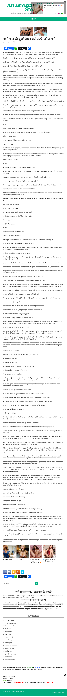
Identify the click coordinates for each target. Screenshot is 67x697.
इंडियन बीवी (8, 629)
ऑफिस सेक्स (8, 631)
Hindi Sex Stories (10, 623)
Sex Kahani (50, 581)
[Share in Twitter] (22, 572)
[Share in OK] (14, 572)
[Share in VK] (9, 572)
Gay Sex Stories (10, 620)
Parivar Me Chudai (42, 581)
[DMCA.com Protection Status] (7, 680)
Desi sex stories (18, 581)
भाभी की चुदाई (8, 640)
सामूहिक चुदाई (8, 651)
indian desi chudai (27, 581)
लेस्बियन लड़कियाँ (9, 648)
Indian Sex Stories (9, 676)
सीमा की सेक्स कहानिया (11, 654)
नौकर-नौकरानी (9, 637)
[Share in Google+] (18, 572)
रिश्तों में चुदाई (8, 643)
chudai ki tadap (10, 581)
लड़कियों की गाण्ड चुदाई (11, 646)
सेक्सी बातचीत (8, 657)
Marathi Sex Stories (11, 626)
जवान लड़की (8, 634)
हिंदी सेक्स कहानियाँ (17, 42)
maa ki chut (35, 581)
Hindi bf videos (8, 678)
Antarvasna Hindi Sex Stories (11, 691)
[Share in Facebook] (5, 572)
